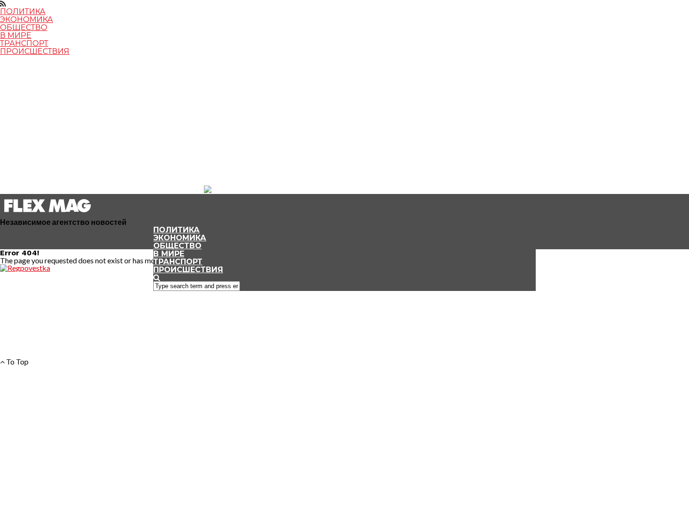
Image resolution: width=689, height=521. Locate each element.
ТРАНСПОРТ (24, 43)
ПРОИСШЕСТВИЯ (34, 51)
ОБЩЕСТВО (23, 27)
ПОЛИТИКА (22, 11)
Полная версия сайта (41, 175)
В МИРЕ (15, 35)
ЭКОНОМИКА (26, 19)
